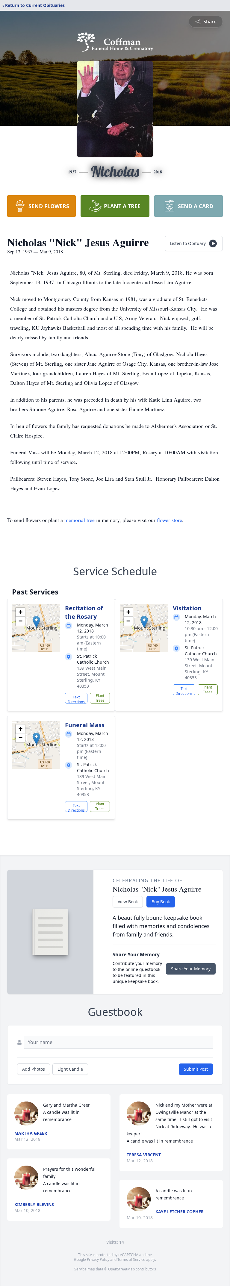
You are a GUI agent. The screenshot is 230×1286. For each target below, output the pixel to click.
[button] (36, 622)
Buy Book (161, 901)
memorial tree (79, 520)
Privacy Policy (98, 1259)
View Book (128, 901)
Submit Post (196, 1069)
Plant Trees (100, 698)
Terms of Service (131, 1259)
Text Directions (76, 699)
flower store (169, 520)
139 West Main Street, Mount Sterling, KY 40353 (92, 677)
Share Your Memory (191, 969)
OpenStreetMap (121, 1269)
